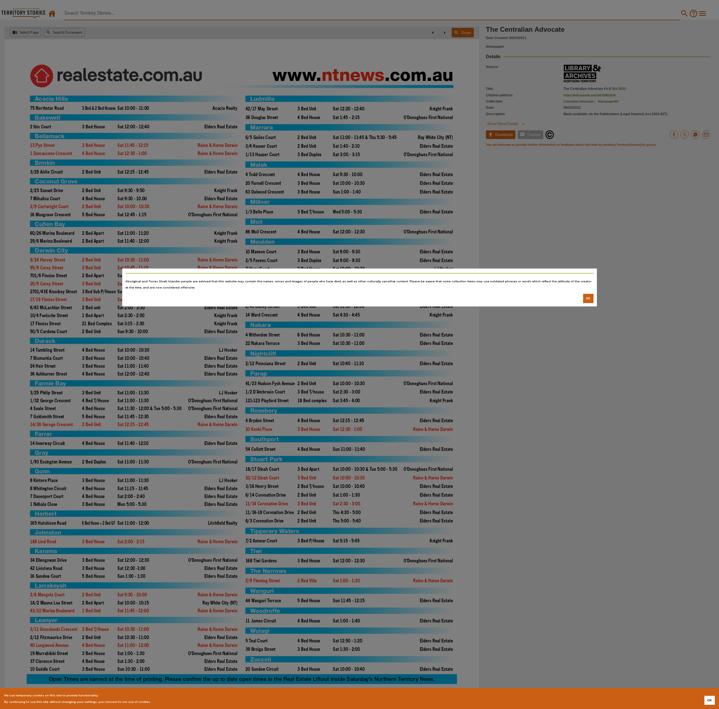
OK (588, 298)
